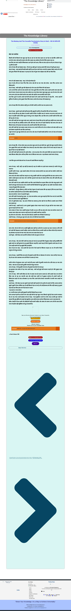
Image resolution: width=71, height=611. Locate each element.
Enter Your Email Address (35, 317)
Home (30, 587)
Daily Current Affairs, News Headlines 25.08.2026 (44, 16)
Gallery (30, 590)
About (30, 589)
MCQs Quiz (31, 596)
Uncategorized (35, 47)
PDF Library (31, 595)
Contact (30, 592)
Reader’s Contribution (33, 593)
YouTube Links (35, 14)
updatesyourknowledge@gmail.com (40, 607)
